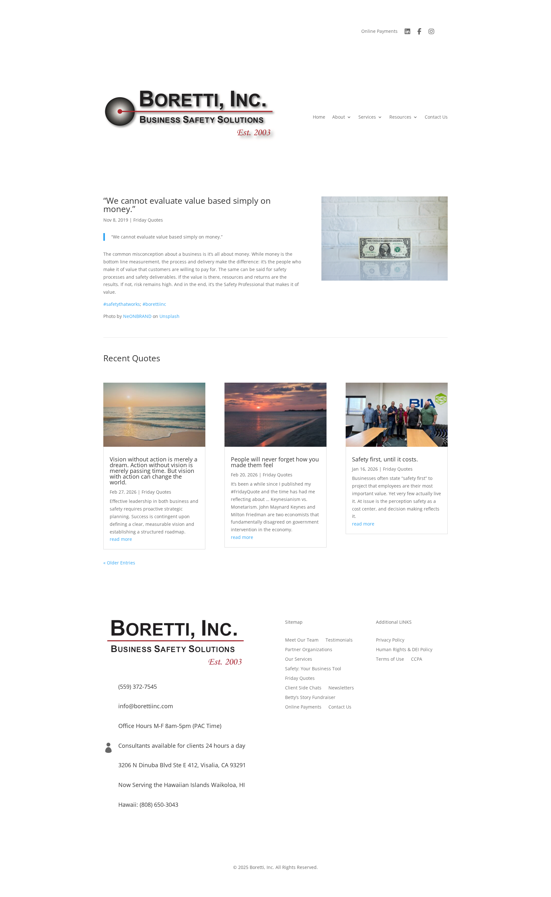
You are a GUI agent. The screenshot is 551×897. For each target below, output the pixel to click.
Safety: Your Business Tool (313, 669)
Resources (400, 117)
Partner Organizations (308, 649)
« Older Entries (119, 563)
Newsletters (341, 688)
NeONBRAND (137, 316)
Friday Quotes (148, 220)
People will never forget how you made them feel (275, 462)
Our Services (298, 659)
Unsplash (169, 316)
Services (367, 117)
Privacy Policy (390, 640)
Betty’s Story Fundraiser (310, 697)
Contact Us (436, 117)
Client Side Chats (303, 688)
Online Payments (379, 31)
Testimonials (339, 640)
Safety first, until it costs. (385, 459)
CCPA (416, 659)
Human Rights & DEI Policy (404, 649)
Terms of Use (390, 659)
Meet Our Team (302, 640)
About (338, 117)
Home (319, 117)
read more (121, 539)
